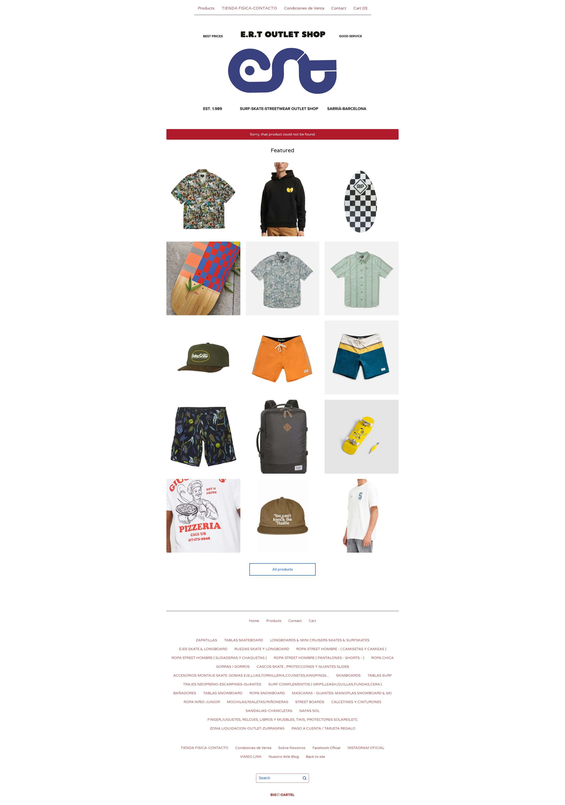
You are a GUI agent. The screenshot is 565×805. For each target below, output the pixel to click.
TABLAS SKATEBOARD (243, 640)
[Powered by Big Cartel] (282, 795)
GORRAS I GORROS (233, 666)
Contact (338, 8)
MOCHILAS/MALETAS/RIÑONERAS (257, 702)
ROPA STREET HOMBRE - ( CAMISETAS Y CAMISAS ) (341, 649)
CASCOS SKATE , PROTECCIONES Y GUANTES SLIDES (303, 666)
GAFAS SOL (309, 711)
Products (206, 8)
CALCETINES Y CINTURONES (356, 702)
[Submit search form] (304, 778)
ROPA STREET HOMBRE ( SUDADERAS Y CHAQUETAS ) (219, 658)
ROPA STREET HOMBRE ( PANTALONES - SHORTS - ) (319, 658)
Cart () (360, 8)
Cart (312, 621)
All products (282, 569)
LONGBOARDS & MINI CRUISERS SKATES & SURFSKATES (319, 640)
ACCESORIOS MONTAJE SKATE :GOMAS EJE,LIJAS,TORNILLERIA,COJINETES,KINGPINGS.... (251, 675)
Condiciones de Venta (304, 8)
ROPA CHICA (382, 658)
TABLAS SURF (380, 675)
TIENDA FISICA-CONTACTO (249, 8)
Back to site (315, 756)
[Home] (282, 71)
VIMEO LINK (251, 756)
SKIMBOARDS (348, 675)
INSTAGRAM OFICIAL (365, 748)
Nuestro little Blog (284, 756)
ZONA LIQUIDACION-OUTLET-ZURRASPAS (247, 728)
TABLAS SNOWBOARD (222, 693)
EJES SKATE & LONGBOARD (203, 649)
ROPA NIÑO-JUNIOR (202, 702)
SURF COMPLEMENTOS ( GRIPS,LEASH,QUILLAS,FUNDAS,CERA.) (325, 684)
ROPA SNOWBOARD (267, 693)
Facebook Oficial (326, 748)
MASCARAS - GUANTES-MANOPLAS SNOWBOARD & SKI (342, 693)
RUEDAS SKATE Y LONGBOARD (261, 649)
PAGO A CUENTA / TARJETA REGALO (323, 728)
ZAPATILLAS (206, 640)
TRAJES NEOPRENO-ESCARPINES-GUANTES (222, 684)
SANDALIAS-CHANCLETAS (269, 711)
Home (254, 621)
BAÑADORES (184, 693)
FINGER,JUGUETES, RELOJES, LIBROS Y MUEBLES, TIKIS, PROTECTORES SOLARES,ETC (282, 719)
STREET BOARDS (309, 702)
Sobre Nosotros (291, 748)
